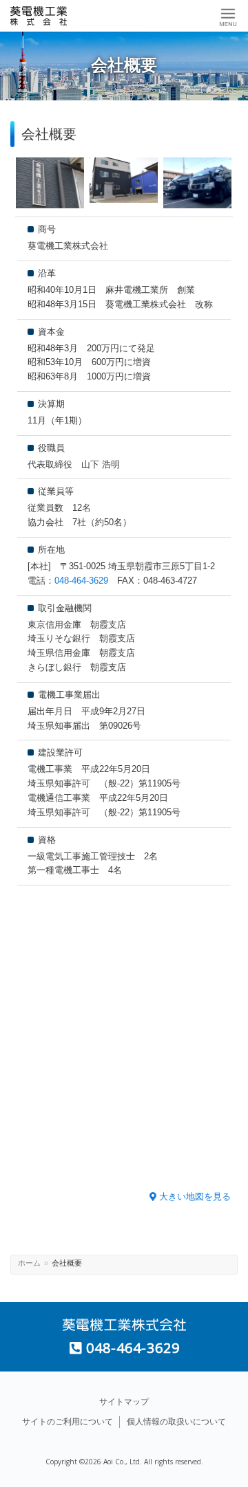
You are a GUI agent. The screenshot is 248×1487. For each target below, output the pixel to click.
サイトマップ (124, 1402)
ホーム (29, 1263)
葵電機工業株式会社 (51, 16)
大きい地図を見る (193, 1196)
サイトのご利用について (67, 1422)
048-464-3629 (81, 580)
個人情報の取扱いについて (176, 1422)
